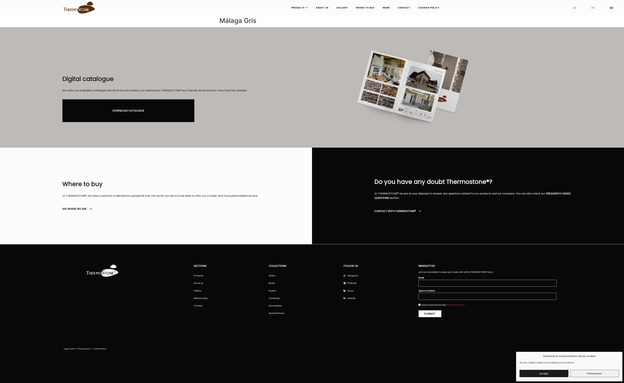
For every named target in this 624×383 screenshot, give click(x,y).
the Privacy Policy (456, 305)
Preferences (594, 373)
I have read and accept (443, 305)
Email (421, 278)
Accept (544, 373)
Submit (430, 314)
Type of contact (426, 291)
